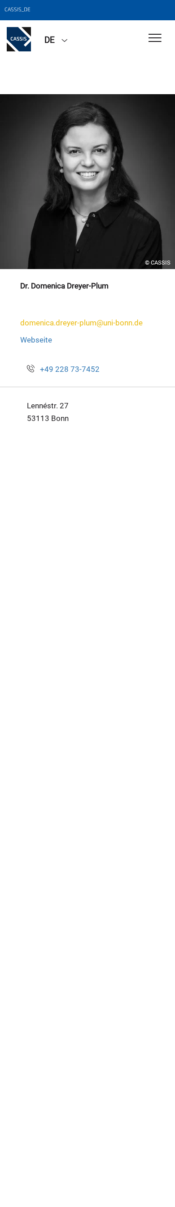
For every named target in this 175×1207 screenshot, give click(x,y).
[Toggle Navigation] (155, 38)
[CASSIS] (19, 39)
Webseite (36, 339)
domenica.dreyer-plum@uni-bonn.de (81, 322)
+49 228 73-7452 (70, 369)
